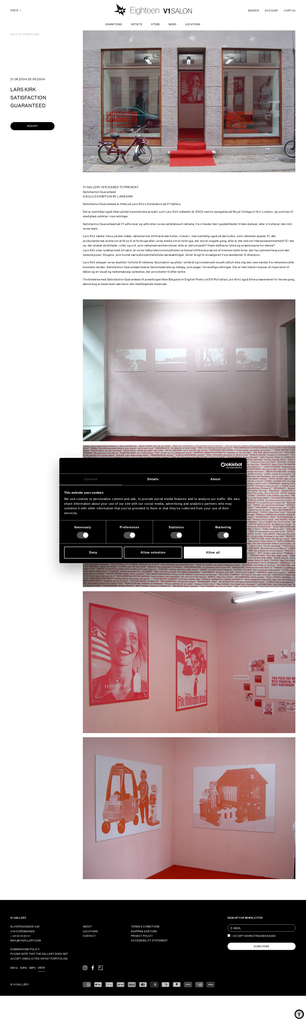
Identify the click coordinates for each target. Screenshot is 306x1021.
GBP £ (32, 967)
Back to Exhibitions (24, 34)
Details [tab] (153, 479)
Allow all (213, 552)
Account (271, 10)
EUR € (23, 967)
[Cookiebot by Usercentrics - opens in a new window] (224, 465)
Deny (93, 552)
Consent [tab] (90, 479)
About (87, 926)
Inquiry (32, 126)
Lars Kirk (23, 89)
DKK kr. (14, 967)
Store (155, 24)
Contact (89, 936)
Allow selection (153, 552)
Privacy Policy (142, 936)
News (172, 24)
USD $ (14, 10)
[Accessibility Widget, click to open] (299, 1014)
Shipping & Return (144, 931)
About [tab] (215, 479)
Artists (136, 24)
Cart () (290, 10)
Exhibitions (114, 24)
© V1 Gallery (19, 984)
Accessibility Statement (149, 940)
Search (253, 10)
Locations (193, 24)
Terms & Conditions (145, 926)
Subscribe (261, 946)
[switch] (130, 535)
